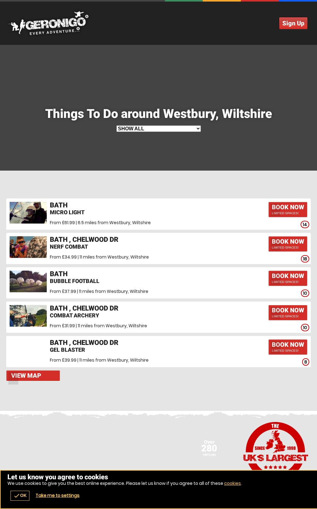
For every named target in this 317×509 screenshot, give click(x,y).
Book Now (288, 209)
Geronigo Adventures (158, 23)
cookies (232, 483)
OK (20, 495)
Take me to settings (58, 495)
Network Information (276, 451)
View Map (26, 375)
